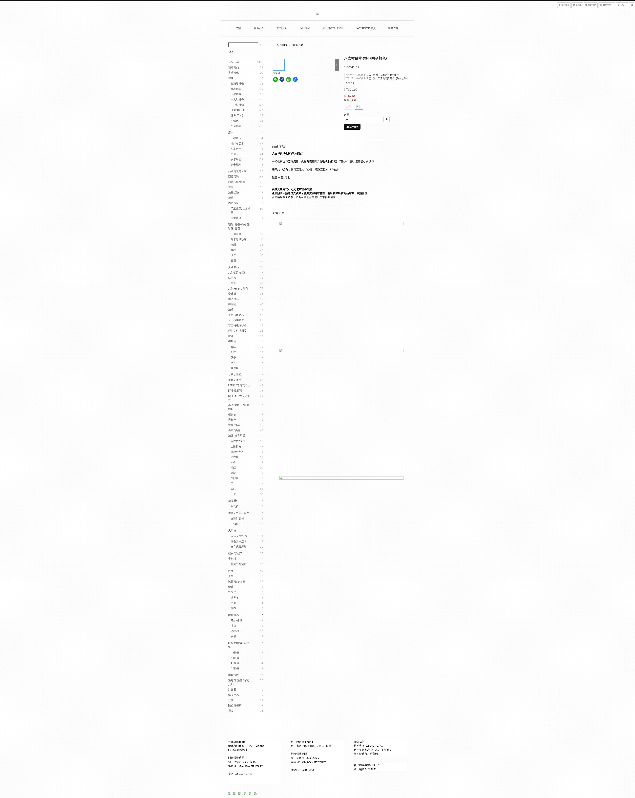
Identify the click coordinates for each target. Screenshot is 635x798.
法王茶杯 (233, 278)
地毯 (230, 197)
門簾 (233, 603)
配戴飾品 (233, 615)
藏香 (230, 336)
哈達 (230, 586)
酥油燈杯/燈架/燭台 (238, 398)
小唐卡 (235, 154)
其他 (230, 700)
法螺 (233, 467)
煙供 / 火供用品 (237, 330)
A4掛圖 (235, 658)
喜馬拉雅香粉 (236, 315)
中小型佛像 (237, 105)
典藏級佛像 (237, 83)
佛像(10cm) (237, 110)
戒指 (233, 626)
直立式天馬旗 (239, 546)
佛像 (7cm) (237, 115)
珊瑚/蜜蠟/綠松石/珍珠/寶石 (239, 226)
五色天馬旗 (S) (239, 536)
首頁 (239, 28)
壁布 (233, 608)
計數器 (232, 689)
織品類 (232, 592)
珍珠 (233, 255)
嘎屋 (230, 571)
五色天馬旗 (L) (239, 541)
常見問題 (393, 28)
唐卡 (230, 132)
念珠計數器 (237, 518)
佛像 (230, 78)
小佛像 (235, 120)
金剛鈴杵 (236, 446)
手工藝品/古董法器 (240, 210)
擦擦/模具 (234, 425)
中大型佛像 (237, 99)
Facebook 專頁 (366, 28)
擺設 (230, 711)
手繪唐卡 (236, 138)
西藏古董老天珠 (237, 171)
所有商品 (304, 28)
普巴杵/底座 (238, 441)
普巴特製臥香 (236, 320)
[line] (275, 79)
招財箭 (235, 478)
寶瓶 (230, 576)
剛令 (233, 462)
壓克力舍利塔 (239, 564)
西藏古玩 (233, 203)
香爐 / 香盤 (234, 380)
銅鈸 (233, 473)
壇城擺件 (233, 500)
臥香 (233, 357)
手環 (233, 636)
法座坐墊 (233, 192)
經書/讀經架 (235, 553)
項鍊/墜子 (236, 631)
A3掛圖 (235, 652)
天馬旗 (232, 530)
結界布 (235, 597)
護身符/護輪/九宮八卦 (238, 682)
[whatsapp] (288, 79)
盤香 (233, 352)
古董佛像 (233, 72)
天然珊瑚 (236, 234)
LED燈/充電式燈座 (239, 385)
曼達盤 (232, 293)
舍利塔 (232, 558)
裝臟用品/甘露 (236, 581)
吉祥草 (232, 419)
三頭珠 (235, 524)
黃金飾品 (233, 267)
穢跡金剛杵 (237, 452)
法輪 (230, 309)
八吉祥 (235, 506)
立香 (233, 363)
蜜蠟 (233, 244)
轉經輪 (232, 304)
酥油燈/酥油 (235, 390)
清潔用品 (233, 695)
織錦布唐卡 (237, 143)
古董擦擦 (236, 218)
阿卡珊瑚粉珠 (239, 239)
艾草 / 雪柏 (234, 374)
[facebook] (281, 79)
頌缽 (233, 489)
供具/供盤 (234, 430)
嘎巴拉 (235, 457)
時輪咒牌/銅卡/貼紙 (238, 645)
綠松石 (235, 250)
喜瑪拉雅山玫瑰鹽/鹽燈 (239, 407)
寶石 (233, 260)
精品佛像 (236, 89)
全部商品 (282, 45)
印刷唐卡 (236, 149)
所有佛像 (236, 126)
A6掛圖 (235, 668)
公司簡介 (282, 28)
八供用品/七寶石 (238, 288)
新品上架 (233, 62)
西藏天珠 (233, 176)
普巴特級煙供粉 (237, 325)
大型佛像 (236, 94)
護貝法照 (233, 675)
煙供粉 (235, 368)
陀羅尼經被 (234, 705)
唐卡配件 (236, 164)
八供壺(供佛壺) (236, 272)
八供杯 (232, 283)
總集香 (232, 341)
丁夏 (233, 494)
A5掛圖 (235, 663)
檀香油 (232, 414)
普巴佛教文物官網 (332, 28)
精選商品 (259, 28)
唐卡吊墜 (236, 159)
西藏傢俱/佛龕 (236, 182)
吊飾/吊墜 (236, 620)
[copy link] (295, 79)
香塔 (233, 347)
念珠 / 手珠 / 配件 (238, 513)
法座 (230, 187)
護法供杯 (233, 299)
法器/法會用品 (236, 435)
